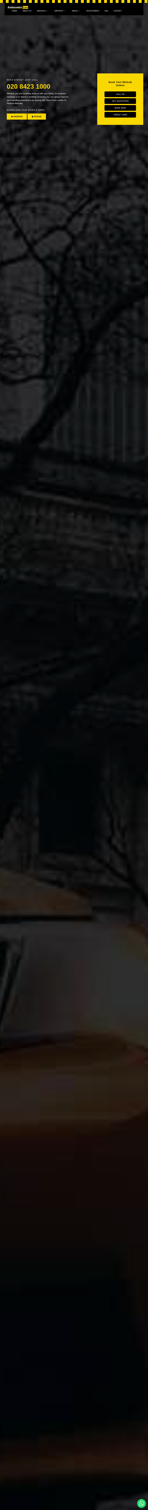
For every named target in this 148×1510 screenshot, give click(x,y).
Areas (75, 11)
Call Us (120, 94)
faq (106, 11)
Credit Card (120, 114)
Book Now (120, 108)
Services (41, 11)
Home (14, 11)
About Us (27, 11)
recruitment (92, 11)
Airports (58, 11)
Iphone (37, 116)
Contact (117, 11)
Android (18, 116)
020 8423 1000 (28, 86)
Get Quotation (120, 101)
